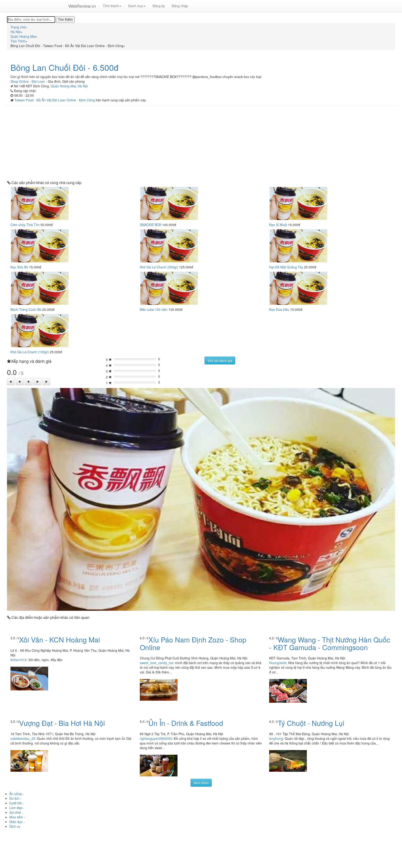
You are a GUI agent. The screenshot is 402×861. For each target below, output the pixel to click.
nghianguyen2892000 (156, 738)
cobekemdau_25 (22, 738)
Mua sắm (16, 817)
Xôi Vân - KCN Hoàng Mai (59, 640)
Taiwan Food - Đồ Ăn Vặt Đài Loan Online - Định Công (55, 100)
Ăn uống (15, 793)
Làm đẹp (15, 807)
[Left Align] (11, 381)
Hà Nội (83, 86)
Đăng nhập (180, 5)
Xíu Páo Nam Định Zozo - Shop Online (193, 643)
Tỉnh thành (111, 5)
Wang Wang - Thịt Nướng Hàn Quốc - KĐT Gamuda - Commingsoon (329, 643)
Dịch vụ (14, 826)
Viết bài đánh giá (220, 360)
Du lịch (14, 798)
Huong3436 (277, 662)
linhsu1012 (18, 659)
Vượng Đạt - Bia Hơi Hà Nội (62, 723)
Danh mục (135, 5)
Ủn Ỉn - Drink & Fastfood (185, 723)
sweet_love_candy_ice (156, 662)
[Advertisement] (201, 143)
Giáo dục (16, 821)
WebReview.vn (82, 6)
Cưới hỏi (15, 803)
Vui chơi (15, 812)
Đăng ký (159, 5)
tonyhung (276, 738)
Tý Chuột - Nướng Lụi (311, 723)
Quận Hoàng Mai (63, 86)
